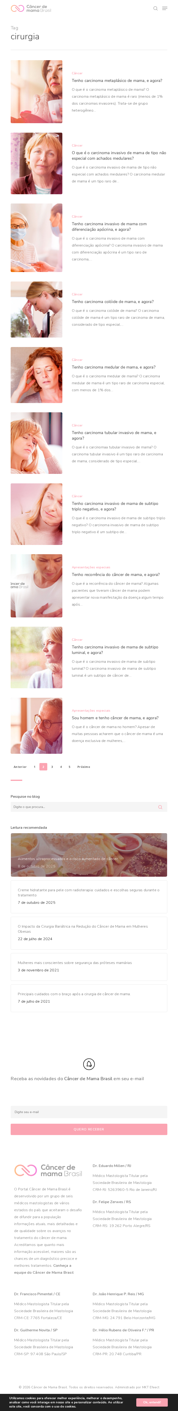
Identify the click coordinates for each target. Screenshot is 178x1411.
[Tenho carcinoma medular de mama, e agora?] (36, 375)
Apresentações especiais (91, 567)
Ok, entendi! (152, 1402)
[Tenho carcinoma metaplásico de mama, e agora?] (36, 91)
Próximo (83, 767)
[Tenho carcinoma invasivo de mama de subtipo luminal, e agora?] (36, 657)
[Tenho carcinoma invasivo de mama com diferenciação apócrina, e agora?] (36, 237)
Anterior (20, 767)
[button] (164, 8)
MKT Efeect (150, 1387)
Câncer (77, 73)
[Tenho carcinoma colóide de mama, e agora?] (36, 310)
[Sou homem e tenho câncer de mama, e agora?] (36, 726)
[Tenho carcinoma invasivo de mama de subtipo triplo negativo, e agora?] (36, 514)
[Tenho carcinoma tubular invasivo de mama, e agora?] (36, 443)
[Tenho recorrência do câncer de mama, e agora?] (36, 585)
